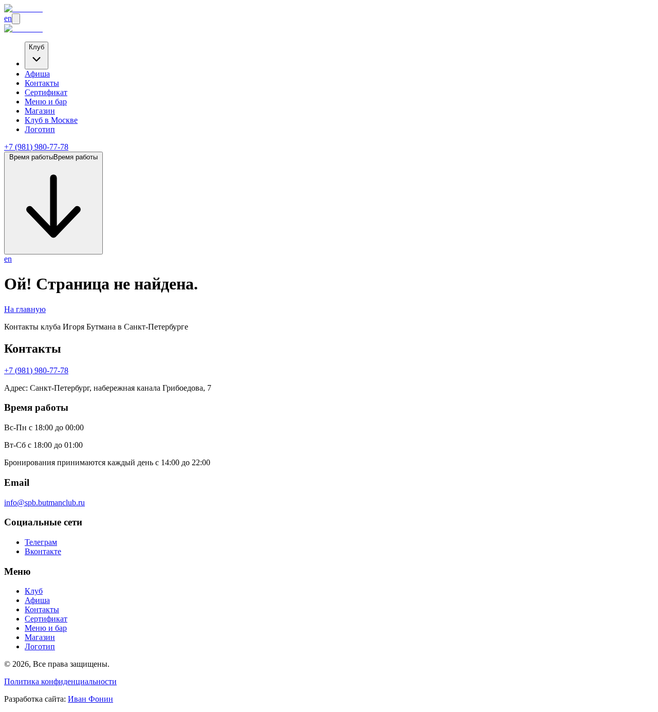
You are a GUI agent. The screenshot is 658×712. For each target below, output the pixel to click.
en (8, 18)
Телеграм (41, 542)
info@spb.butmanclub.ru (44, 502)
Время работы (53, 157)
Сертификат (46, 92)
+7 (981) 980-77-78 (36, 146)
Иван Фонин (90, 699)
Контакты (42, 83)
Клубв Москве (51, 120)
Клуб (36, 47)
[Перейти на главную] (23, 8)
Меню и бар (46, 101)
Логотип (40, 129)
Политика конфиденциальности (60, 681)
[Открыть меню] (16, 18)
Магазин (40, 110)
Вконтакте (43, 551)
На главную (25, 309)
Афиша (37, 73)
